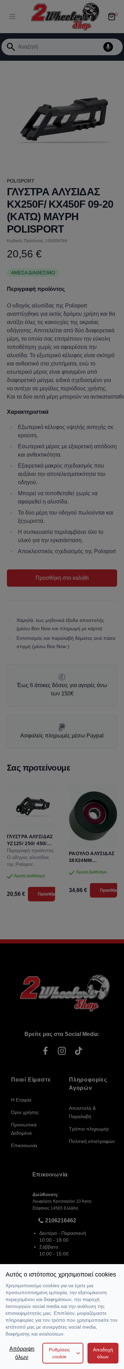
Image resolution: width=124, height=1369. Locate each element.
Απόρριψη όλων (21, 1353)
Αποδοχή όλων (103, 1353)
